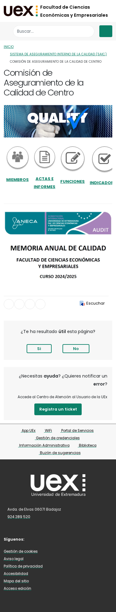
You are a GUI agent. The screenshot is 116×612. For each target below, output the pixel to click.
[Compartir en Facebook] (9, 304)
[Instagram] (52, 539)
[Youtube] (61, 539)
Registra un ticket (58, 409)
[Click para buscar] (88, 31)
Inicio (9, 46)
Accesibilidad (16, 573)
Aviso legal (14, 558)
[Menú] (105, 31)
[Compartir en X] (19, 304)
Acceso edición (17, 588)
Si (39, 348)
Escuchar (95, 303)
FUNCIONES (72, 181)
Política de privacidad (23, 566)
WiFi (48, 430)
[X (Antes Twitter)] (43, 539)
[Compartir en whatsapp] (40, 304)
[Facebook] (34, 539)
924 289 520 (18, 516)
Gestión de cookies (21, 551)
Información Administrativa (44, 445)
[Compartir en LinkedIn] (30, 304)
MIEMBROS (17, 180)
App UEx (28, 430)
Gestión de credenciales (57, 438)
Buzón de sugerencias (60, 452)
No (76, 348)
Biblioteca (87, 445)
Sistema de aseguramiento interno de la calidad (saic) (58, 54)
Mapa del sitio (16, 581)
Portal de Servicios (77, 430)
